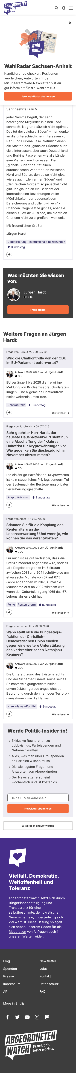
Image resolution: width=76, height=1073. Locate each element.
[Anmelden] (64, 8)
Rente (11, 604)
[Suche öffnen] (56, 8)
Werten (28, 936)
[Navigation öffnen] (71, 8)
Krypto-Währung (18, 497)
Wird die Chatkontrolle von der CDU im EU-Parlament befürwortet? (36, 360)
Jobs (43, 969)
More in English (15, 1003)
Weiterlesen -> (60, 412)
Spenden (10, 969)
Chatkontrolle (16, 405)
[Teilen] (9, 254)
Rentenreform (27, 604)
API (5, 991)
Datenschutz (49, 984)
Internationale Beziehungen (47, 241)
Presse (8, 976)
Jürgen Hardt (54, 372)
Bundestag (18, 247)
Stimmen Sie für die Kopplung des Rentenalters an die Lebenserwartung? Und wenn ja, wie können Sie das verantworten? (37, 531)
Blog (6, 961)
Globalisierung (17, 241)
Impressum (11, 984)
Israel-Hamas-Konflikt (21, 706)
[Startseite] (15, 8)
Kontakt (45, 976)
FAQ (42, 991)
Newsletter (47, 961)
